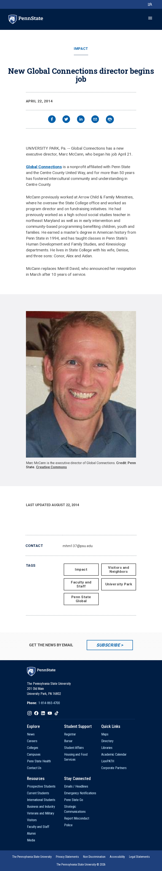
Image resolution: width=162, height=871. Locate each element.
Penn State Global (81, 599)
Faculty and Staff (81, 584)
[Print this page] (110, 119)
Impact (81, 49)
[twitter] (66, 119)
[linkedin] (81, 119)
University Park (118, 584)
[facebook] (52, 119)
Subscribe (108, 645)
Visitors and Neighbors (118, 569)
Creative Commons (51, 467)
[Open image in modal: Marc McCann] (81, 384)
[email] (95, 119)
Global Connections (44, 166)
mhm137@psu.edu (78, 546)
